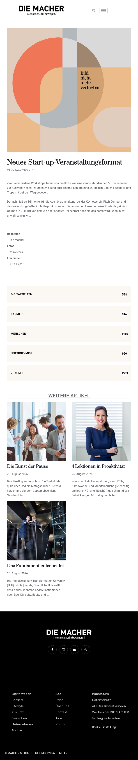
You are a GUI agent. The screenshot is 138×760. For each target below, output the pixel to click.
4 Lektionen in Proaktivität (98, 466)
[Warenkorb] (93, 10)
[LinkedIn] (74, 649)
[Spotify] (85, 649)
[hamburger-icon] (104, 10)
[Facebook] (52, 649)
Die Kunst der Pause (27, 466)
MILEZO (64, 753)
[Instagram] (63, 649)
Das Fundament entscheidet (35, 565)
